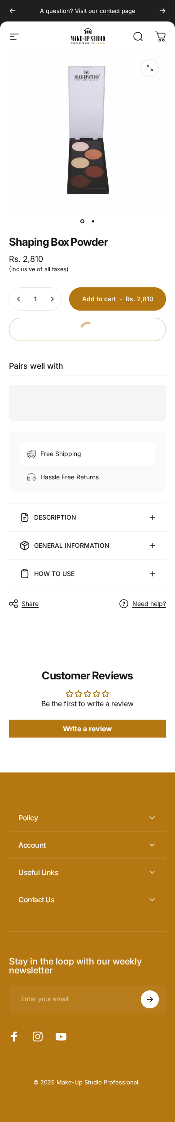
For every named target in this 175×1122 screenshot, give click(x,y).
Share (30, 603)
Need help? (149, 603)
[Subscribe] (150, 999)
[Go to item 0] (82, 221)
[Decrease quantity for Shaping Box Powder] (18, 299)
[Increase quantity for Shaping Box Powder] (52, 299)
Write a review (87, 728)
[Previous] (12, 10)
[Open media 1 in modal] (150, 68)
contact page (118, 10)
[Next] (162, 10)
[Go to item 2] (93, 221)
